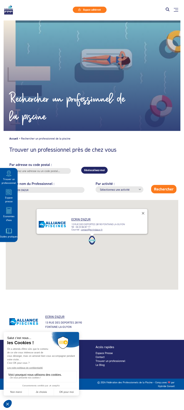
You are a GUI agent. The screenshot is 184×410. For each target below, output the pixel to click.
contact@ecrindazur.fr (92, 229)
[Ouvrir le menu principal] (176, 9)
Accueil (13, 138)
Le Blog (100, 365)
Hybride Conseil (166, 386)
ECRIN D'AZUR (81, 219)
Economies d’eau (9, 218)
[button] (167, 10)
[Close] (143, 213)
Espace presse (9, 199)
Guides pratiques (9, 236)
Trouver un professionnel (9, 181)
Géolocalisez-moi (94, 170)
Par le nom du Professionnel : (31, 183)
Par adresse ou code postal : (30, 164)
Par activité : (105, 183)
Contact (100, 357)
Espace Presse (104, 353)
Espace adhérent (91, 9)
